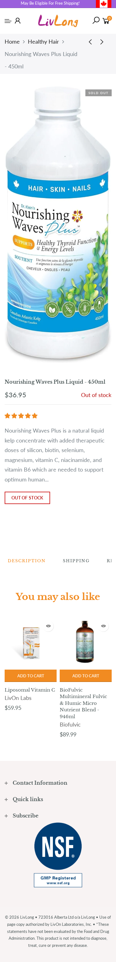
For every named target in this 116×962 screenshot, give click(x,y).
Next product (103, 41)
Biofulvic (70, 724)
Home (12, 41)
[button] (22, 415)
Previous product (88, 41)
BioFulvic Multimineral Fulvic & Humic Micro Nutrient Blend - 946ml (83, 703)
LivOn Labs (18, 697)
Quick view (48, 626)
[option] (30, 665)
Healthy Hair (43, 41)
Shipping (76, 560)
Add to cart (30, 675)
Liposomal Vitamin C (30, 690)
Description (27, 560)
